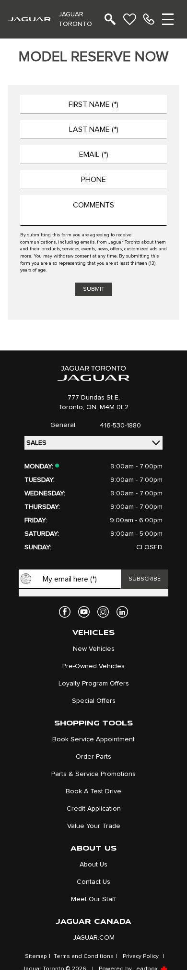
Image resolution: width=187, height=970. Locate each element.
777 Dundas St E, (94, 397)
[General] (148, 19)
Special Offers (94, 701)
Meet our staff (93, 899)
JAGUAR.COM (94, 937)
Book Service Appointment (93, 739)
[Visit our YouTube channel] (84, 612)
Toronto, (72, 407)
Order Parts (93, 756)
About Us (93, 864)
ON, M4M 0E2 (107, 407)
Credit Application (94, 808)
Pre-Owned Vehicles (93, 666)
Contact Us (93, 882)
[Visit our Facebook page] (64, 612)
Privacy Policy (141, 956)
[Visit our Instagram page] (103, 612)
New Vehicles (94, 649)
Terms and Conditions (84, 956)
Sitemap (36, 956)
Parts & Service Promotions (93, 774)
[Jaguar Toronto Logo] (29, 19)
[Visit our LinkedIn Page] (122, 612)
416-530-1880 (120, 425)
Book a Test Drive (93, 791)
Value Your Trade (93, 826)
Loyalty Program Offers (93, 683)
